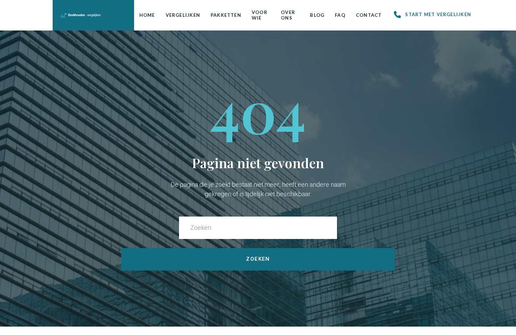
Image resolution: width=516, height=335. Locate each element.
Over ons (288, 15)
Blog (317, 15)
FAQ (340, 15)
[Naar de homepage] (93, 15)
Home (147, 15)
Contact (369, 15)
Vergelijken (183, 15)
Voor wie (259, 15)
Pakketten (226, 15)
